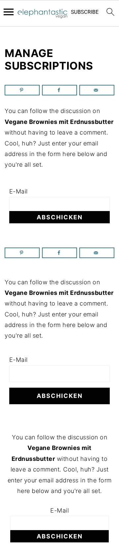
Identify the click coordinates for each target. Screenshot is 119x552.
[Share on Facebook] (59, 90)
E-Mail (18, 191)
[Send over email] (96, 90)
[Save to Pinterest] (22, 90)
